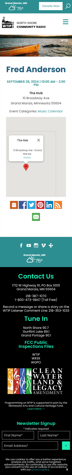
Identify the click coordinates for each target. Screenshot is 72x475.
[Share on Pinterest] (40, 206)
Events (27, 157)
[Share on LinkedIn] (49, 206)
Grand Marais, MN (16, 3)
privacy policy (40, 469)
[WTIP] (25, 23)
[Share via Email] (36, 218)
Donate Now (51, 6)
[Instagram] (36, 247)
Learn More (34, 408)
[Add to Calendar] (14, 206)
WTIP (36, 354)
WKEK (36, 358)
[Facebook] (21, 247)
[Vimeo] (43, 247)
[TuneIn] (51, 247)
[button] (26, 167)
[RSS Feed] (58, 206)
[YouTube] (28, 247)
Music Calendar (50, 111)
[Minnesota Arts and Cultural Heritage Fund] (36, 383)
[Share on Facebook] (23, 206)
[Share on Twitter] (32, 206)
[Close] (38, 140)
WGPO (36, 362)
